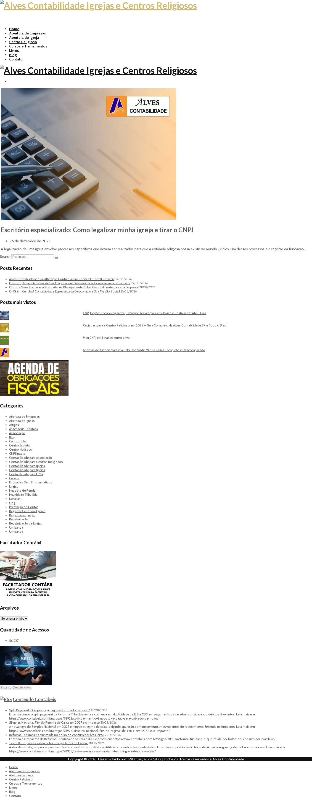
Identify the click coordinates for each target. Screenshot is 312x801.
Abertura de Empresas (27, 33)
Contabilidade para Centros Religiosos (36, 462)
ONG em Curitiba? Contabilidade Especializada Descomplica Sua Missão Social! (64, 291)
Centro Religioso (23, 42)
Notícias (15, 499)
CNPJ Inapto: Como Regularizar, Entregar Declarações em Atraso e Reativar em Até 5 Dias (144, 313)
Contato (16, 59)
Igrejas (13, 486)
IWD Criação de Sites (144, 759)
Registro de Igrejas (22, 515)
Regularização (18, 519)
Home (14, 29)
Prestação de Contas (23, 507)
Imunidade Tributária (23, 495)
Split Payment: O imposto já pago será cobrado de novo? (49, 710)
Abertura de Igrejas (22, 421)
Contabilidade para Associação (30, 458)
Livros (14, 50)
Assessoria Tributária (23, 429)
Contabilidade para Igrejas (27, 466)
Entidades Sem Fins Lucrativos (30, 482)
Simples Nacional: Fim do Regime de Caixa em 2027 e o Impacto (54, 722)
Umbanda (16, 527)
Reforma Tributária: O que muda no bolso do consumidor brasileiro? (56, 735)
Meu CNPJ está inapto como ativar (106, 338)
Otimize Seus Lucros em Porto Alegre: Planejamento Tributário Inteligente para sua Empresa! (74, 287)
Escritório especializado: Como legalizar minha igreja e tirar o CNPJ (97, 230)
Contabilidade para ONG (26, 474)
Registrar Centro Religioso (27, 511)
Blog (13, 55)
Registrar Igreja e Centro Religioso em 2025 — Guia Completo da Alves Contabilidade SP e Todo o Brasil (155, 325)
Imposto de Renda (22, 490)
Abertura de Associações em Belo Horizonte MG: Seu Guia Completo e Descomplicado (144, 350)
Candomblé (17, 441)
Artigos (14, 425)
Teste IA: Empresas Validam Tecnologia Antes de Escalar (48, 743)
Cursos (14, 478)
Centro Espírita (19, 445)
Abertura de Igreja (24, 37)
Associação (17, 433)
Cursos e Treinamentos (28, 46)
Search (5, 256)
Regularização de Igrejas (25, 523)
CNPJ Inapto (17, 453)
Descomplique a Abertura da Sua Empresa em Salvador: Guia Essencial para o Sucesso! (69, 283)
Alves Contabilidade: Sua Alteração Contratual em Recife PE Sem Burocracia (61, 279)
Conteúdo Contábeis (34, 699)
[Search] (56, 257)
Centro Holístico (20, 449)
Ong (12, 503)
